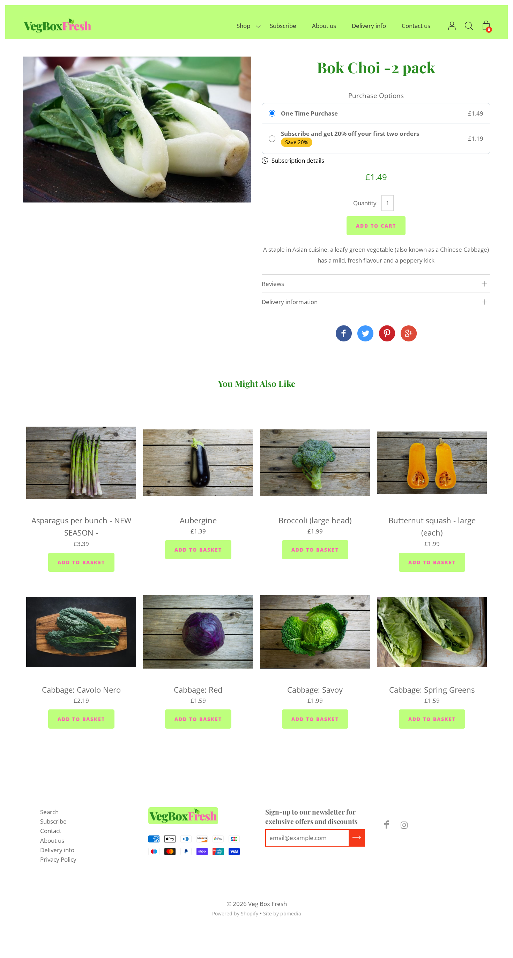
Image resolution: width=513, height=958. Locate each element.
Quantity (365, 203)
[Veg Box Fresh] (343, 334)
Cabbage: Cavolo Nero (81, 689)
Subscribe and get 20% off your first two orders (350, 133)
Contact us (416, 26)
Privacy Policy (58, 859)
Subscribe (283, 26)
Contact (50, 831)
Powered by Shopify (235, 913)
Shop (243, 26)
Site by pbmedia (282, 913)
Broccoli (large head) (314, 520)
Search (49, 812)
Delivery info (369, 26)
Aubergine (198, 520)
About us (324, 26)
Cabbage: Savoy (315, 689)
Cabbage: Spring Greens (432, 689)
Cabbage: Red (198, 689)
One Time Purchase (309, 113)
